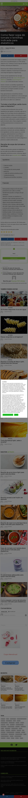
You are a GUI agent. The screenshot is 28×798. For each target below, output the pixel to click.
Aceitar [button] (16, 414)
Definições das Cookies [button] (7, 414)
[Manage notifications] (3, 795)
